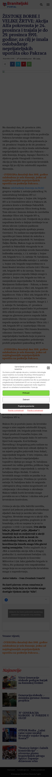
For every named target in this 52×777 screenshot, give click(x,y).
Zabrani (26, 399)
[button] (48, 368)
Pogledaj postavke (26, 406)
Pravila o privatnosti (16, 410)
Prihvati (26, 393)
